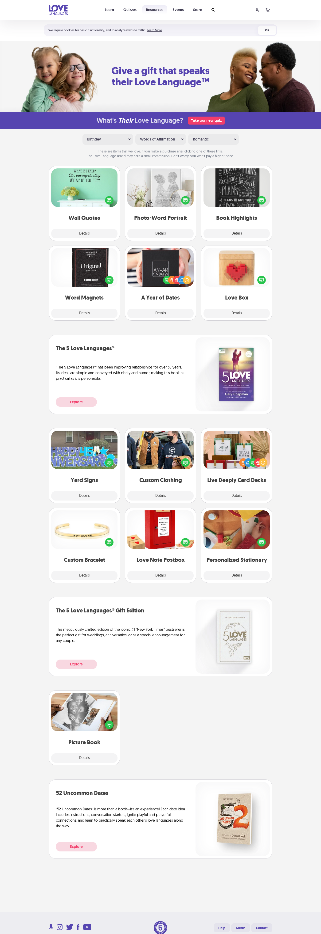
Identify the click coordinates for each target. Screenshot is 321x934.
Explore (76, 401)
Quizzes (130, 9)
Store (197, 9)
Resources (154, 9)
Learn (109, 9)
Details (84, 233)
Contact (262, 928)
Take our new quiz (206, 120)
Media (240, 928)
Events (178, 9)
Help (221, 928)
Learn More (154, 30)
